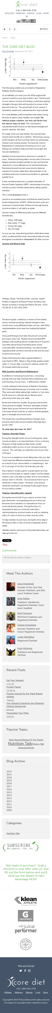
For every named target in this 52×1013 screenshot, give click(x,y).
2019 (9, 780)
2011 (9, 804)
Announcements (26, 747)
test (26, 846)
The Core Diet (8, 51)
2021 (9, 774)
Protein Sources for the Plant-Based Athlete (24, 695)
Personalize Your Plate (17, 713)
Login (39, 13)
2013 (9, 798)
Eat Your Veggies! (15, 680)
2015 (9, 792)
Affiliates (9, 13)
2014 (9, 795)
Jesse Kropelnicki (25, 583)
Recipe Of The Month (32, 739)
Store (46, 13)
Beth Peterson (24, 613)
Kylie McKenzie (24, 648)
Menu (45, 29)
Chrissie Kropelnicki (26, 625)
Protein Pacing (13, 687)
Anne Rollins (23, 598)
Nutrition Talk (20, 743)
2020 (9, 777)
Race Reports (15, 739)
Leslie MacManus (25, 637)
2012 (9, 801)
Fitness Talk (38, 744)
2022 (9, 771)
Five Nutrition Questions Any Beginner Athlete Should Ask (25, 705)
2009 (9, 810)
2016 (9, 789)
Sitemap (31, 13)
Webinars (20, 13)
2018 (9, 783)
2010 (9, 807)
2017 (9, 786)
